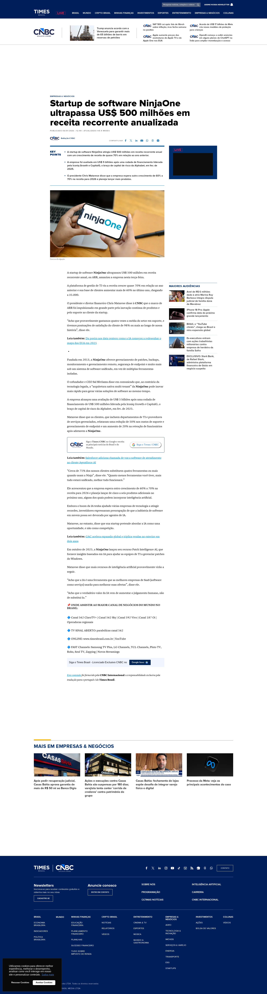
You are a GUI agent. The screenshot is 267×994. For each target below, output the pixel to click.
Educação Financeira (77, 924)
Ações (199, 922)
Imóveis (169, 939)
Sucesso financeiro (82, 945)
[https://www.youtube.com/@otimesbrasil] (172, 868)
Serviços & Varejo (175, 945)
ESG (167, 962)
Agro (168, 925)
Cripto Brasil (102, 13)
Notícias (106, 922)
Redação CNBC (68, 138)
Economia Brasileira (39, 924)
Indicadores (41, 931)
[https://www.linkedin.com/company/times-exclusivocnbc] (159, 868)
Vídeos (105, 934)
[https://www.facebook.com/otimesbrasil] (146, 868)
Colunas (228, 13)
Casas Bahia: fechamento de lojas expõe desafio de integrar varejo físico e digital (157, 784)
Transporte (172, 956)
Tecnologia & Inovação (173, 932)
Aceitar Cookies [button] (44, 982)
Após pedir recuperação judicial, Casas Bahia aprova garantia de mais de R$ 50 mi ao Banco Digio (55, 784)
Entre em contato (100, 892)
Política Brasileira (39, 938)
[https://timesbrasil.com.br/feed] (192, 868)
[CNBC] (44, 32)
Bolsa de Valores (206, 928)
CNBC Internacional (205, 899)
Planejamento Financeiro (79, 932)
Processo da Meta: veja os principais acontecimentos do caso (209, 782)
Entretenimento (181, 13)
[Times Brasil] (41, 13)
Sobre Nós (148, 884)
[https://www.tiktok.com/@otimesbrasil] (179, 868)
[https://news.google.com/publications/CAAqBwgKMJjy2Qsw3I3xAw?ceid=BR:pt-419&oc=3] (198, 868)
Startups (170, 968)
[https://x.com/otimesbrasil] (153, 868)
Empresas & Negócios (207, 13)
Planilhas (76, 939)
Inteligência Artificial (206, 884)
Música (137, 934)
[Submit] (198, 4)
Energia (169, 951)
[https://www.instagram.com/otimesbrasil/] (166, 868)
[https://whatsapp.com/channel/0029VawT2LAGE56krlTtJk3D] (211, 868)
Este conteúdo (74, 675)
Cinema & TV (140, 922)
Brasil (75, 13)
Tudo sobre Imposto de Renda (81, 952)
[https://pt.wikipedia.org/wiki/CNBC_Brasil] (185, 868)
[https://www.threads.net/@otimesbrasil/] (205, 868)
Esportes (163, 13)
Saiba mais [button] (48, 974)
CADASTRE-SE (43, 898)
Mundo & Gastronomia (141, 941)
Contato (225, 868)
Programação (151, 892)
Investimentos (145, 13)
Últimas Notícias (152, 899)
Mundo (87, 13)
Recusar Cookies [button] (20, 982)
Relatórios (108, 928)
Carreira (198, 892)
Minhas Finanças (124, 13)
